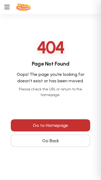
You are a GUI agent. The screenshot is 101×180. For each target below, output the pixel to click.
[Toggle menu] (9, 7)
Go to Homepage (50, 125)
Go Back (50, 140)
